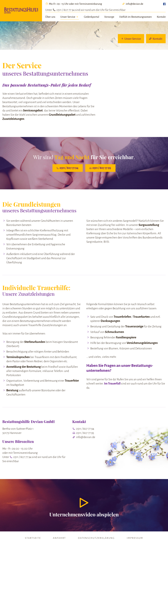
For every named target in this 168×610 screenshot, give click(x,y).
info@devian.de (134, 4)
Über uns (50, 17)
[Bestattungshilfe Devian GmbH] (21, 10)
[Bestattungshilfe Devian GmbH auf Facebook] (164, 4)
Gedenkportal (91, 17)
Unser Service (68, 17)
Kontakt (161, 17)
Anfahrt (59, 538)
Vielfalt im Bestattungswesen (135, 17)
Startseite (33, 538)
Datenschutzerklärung (96, 538)
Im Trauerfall (112, 383)
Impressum (135, 538)
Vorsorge (109, 17)
